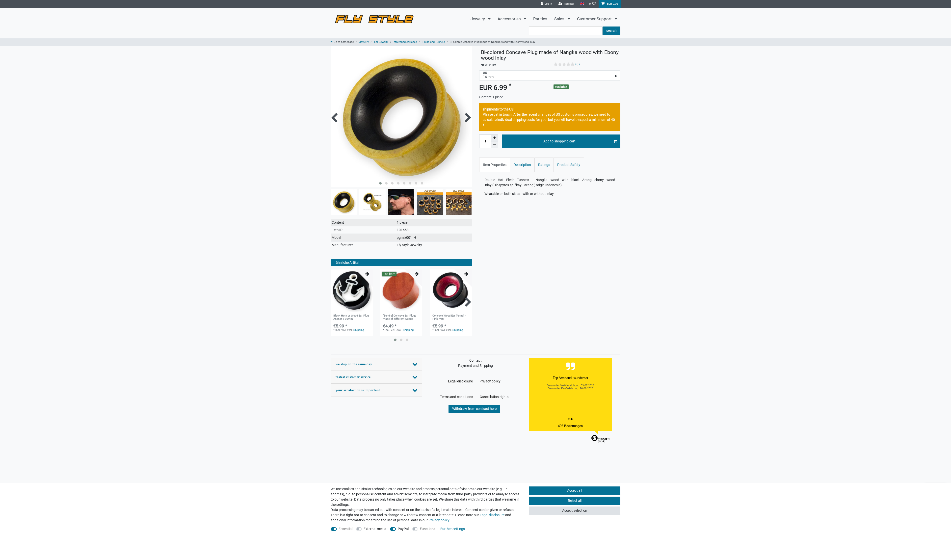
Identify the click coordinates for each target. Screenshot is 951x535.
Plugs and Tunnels (433, 42)
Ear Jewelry (380, 42)
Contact (475, 360)
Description (522, 165)
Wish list (490, 65)
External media (375, 529)
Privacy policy (490, 381)
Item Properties (494, 165)
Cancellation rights (494, 397)
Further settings (452, 529)
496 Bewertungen (570, 426)
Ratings (544, 165)
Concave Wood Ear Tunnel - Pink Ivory (449, 317)
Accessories (510, 18)
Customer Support (595, 18)
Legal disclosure (460, 381)
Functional (428, 529)
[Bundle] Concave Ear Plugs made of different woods (399, 317)
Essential (345, 529)
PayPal (403, 529)
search (611, 30)
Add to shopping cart (559, 141)
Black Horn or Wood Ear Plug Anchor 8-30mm (351, 317)
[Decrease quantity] (494, 144)
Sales (559, 18)
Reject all (574, 501)
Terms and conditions (456, 397)
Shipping (358, 330)
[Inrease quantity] (494, 137)
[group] (352, 290)
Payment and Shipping (475, 366)
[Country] (581, 4)
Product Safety (568, 165)
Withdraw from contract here (474, 409)
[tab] (494, 165)
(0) (577, 64)
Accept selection (574, 510)
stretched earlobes (405, 42)
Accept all (574, 490)
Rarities (540, 18)
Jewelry (478, 18)
